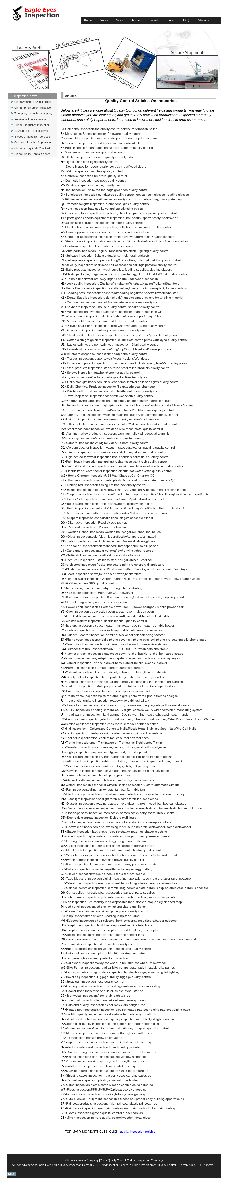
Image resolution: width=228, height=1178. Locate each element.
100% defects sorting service (31, 130)
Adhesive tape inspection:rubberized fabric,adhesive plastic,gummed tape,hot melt (124, 761)
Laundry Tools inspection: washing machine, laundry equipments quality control (122, 414)
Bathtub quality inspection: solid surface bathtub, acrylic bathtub (111, 1014)
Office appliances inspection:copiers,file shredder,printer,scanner (112, 724)
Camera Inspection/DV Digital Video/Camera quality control (107, 443)
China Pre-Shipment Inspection (33, 107)
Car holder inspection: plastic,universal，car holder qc (104, 1080)
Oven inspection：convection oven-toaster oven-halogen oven (110, 611)
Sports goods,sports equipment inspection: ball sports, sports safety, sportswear (121, 218)
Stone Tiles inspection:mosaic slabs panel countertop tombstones (111, 138)
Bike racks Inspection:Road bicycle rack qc (97, 522)
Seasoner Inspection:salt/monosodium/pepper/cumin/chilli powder (113, 546)
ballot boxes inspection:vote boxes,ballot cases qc (101, 1066)
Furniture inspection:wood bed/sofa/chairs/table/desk (102, 143)
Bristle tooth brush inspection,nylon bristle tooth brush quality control (114, 391)
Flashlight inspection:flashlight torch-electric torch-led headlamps (112, 799)
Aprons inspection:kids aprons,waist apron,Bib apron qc (106, 1061)
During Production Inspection (32, 125)
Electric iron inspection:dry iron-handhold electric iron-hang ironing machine (119, 756)
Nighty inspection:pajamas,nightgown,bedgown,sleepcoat (106, 752)
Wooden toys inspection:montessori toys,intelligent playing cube (111, 766)
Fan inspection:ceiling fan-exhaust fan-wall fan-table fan (105, 789)
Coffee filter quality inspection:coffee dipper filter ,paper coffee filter (112, 1023)
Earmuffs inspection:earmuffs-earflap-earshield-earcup (104, 667)
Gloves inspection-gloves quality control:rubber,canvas (104, 1113)
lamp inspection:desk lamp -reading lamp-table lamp (103, 916)
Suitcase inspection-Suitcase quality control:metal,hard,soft (107, 255)
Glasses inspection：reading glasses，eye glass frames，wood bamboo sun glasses (126, 803)
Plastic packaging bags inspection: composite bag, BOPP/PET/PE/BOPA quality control (126, 274)
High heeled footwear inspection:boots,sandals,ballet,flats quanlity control (117, 457)
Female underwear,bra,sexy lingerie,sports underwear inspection (112, 279)
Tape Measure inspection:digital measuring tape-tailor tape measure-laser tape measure (128, 878)
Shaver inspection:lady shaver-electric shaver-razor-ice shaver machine (116, 831)
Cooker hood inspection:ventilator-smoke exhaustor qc (104, 991)
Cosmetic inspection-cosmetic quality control (96, 180)
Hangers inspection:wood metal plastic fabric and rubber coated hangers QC (122, 480)
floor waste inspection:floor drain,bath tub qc (98, 995)
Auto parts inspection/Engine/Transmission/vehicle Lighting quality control (117, 251)
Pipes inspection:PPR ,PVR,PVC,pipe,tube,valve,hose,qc (107, 1089)
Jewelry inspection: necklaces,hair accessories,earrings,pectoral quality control (121, 265)
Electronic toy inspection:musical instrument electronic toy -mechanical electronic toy (125, 794)
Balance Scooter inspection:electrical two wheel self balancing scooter (115, 635)
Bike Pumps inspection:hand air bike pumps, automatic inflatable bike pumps (121, 967)
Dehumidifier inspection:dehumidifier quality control (102, 944)
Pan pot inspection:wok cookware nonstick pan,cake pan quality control (116, 452)
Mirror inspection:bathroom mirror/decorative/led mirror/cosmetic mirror (117, 513)
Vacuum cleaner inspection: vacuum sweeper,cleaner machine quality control (121, 447)
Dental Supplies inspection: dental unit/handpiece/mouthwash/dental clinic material (125, 297)
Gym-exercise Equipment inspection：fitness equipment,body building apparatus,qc (125, 1099)
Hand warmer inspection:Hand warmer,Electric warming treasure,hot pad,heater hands (127, 714)
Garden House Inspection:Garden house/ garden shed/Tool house (114, 532)
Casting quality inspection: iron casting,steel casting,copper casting (113, 986)
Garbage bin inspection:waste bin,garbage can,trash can (106, 841)
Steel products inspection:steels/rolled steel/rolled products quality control (118, 368)
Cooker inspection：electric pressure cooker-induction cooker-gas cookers (118, 822)
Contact (170, 20)
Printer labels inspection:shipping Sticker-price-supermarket (108, 691)
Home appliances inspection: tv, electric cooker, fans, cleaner (109, 232)
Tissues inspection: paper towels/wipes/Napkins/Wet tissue (107, 358)
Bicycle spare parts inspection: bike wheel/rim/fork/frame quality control (117, 325)
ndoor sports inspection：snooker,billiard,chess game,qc (107, 1094)
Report (153, 20)
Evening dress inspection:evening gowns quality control (105, 859)
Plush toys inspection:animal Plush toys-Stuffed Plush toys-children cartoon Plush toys (126, 569)
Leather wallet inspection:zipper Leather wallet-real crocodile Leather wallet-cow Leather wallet (133, 578)
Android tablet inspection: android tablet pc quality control (107, 321)
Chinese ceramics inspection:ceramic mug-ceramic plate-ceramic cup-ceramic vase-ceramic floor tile (137, 888)
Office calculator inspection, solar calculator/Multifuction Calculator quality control (123, 424)
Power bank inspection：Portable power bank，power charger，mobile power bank (125, 607)
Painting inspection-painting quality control (95, 185)
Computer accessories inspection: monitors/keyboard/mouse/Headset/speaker (120, 236)
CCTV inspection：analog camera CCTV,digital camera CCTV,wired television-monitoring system (134, 710)
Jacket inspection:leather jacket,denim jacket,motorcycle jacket (111, 845)
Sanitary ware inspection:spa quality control (95, 152)
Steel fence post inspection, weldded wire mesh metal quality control (115, 429)
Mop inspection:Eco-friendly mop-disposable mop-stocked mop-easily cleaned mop (123, 902)
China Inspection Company (81, 1160)
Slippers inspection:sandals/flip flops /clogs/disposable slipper (110, 518)
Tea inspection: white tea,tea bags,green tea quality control (106, 190)
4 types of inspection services (32, 136)
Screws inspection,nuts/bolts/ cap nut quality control (103, 372)
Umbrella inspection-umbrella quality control (96, 176)
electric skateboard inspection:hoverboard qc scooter (103, 1047)
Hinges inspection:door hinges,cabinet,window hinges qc (106, 1056)
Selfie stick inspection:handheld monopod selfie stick (103, 555)
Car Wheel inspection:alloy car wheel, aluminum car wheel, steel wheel (116, 963)
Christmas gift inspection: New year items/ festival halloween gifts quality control (122, 382)
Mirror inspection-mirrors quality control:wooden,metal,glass (108, 1117)
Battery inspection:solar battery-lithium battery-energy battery (109, 869)
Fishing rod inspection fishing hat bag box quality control (106, 485)
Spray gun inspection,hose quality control (95, 981)
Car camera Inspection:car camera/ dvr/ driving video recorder (111, 550)
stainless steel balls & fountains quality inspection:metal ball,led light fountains (120, 1019)
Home (88, 20)
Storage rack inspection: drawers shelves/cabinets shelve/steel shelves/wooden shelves (127, 241)
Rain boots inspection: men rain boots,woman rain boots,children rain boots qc (121, 1108)
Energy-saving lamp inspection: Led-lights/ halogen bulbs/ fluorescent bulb (119, 400)
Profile (103, 20)
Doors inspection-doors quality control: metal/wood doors (106, 166)
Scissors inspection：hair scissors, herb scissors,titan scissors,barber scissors (122, 920)
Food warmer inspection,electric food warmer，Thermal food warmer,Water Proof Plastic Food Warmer (140, 719)
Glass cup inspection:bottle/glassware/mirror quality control (108, 330)
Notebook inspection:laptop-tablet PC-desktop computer (105, 953)
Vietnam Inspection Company (145, 1160)
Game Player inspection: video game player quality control (107, 911)
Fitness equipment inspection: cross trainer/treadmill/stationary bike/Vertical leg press (127, 363)
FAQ (186, 20)
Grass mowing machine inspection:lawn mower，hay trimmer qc (112, 1052)
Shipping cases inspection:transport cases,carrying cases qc (108, 1075)
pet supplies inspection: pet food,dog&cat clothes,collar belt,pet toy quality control (123, 260)
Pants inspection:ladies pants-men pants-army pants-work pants (111, 864)
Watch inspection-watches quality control (94, 171)
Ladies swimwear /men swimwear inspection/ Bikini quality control (113, 344)
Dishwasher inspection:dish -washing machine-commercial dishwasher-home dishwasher (128, 827)
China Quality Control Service (32, 154)
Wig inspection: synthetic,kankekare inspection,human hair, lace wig (115, 311)
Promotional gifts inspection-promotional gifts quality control (107, 204)
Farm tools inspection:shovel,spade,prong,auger (100, 775)
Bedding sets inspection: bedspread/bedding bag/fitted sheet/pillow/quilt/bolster (122, 293)
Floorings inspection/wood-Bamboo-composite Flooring (105, 438)
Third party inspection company (33, 113)
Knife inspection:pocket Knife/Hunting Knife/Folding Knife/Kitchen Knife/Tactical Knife (126, 508)
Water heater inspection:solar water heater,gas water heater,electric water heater (123, 855)
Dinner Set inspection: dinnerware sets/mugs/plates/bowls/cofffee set (115, 499)
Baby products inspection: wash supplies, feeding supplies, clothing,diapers (119, 269)
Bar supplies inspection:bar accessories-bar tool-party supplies (111, 892)
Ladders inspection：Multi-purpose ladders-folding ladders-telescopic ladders (121, 686)
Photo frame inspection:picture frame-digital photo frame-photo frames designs (122, 696)
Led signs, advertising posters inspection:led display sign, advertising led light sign (123, 972)
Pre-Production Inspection (30, 119)
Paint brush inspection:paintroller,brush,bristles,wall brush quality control (116, 461)
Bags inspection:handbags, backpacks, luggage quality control (109, 147)
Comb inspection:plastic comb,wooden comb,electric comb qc (109, 1085)
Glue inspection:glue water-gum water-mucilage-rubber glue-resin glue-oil (118, 836)
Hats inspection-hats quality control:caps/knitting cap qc (104, 208)
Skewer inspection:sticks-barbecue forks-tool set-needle (105, 874)
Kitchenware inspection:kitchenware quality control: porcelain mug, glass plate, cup (123, 199)
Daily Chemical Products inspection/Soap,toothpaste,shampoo (110, 386)
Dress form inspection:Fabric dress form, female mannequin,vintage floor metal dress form (132, 705)
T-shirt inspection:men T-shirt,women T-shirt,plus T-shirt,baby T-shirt (114, 742)
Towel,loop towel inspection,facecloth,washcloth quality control (109, 396)
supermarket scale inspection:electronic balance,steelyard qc (110, 1042)
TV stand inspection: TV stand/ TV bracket (97, 527)
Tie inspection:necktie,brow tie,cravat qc (94, 1037)
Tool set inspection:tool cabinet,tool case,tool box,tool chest (108, 738)
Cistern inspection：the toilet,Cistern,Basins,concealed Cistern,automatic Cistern (122, 785)
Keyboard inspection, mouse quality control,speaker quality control (113, 307)
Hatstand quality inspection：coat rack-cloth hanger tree (105, 1005)
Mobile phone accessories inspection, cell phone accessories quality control (118, 227)
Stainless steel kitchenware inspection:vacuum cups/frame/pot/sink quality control (124, 335)
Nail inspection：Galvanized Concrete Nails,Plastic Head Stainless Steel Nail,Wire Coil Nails (131, 728)
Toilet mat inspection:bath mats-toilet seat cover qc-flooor (106, 1000)
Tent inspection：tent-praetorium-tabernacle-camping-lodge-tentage (114, 733)
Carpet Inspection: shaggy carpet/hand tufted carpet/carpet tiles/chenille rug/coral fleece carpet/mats (138, 494)
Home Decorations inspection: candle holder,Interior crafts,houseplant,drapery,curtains (127, 288)
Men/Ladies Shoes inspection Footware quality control (103, 133)
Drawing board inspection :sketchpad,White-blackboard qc (107, 1070)
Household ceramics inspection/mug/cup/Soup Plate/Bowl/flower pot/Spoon (120, 349)
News (119, 20)
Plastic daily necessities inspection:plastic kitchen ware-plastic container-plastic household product (135, 808)
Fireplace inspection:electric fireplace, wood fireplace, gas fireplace (114, 930)
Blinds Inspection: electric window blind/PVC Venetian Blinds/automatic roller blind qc (126, 489)
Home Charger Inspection (111, 475)
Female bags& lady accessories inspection (97, 602)
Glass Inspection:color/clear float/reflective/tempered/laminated (111, 536)
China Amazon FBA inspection (32, 102)
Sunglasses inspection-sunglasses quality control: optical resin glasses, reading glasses (127, 194)
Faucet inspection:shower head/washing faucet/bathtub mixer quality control (120, 410)
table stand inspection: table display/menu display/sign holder (110, 503)
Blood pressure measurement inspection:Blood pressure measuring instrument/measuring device (135, 939)
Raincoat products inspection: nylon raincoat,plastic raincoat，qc (111, 1103)
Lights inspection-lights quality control (91, 162)
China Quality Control (113, 1160)
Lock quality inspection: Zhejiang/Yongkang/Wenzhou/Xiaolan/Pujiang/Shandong (122, 283)
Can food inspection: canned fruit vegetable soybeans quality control (115, 302)
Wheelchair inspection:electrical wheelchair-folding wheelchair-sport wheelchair (121, 883)
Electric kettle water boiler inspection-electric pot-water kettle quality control (119, 471)
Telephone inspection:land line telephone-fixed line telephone (109, 925)
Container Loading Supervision (33, 142)
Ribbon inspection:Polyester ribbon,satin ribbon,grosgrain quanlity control (117, 1028)
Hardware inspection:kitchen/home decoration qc (100, 246)
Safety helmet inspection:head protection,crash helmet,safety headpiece (117, 677)
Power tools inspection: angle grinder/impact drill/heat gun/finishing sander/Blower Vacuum (130, 405)
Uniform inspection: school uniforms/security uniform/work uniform (112, 419)
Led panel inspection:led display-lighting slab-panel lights (106, 906)
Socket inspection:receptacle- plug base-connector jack (105, 934)
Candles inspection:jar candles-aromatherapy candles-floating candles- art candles (124, 681)
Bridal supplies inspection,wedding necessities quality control (108, 948)
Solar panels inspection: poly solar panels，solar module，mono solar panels (120, 897)
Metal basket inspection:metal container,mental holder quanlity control (115, 850)
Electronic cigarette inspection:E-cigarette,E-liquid (101, 817)
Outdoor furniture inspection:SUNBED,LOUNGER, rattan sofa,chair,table (117, 649)
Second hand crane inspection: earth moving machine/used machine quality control (124, 466)
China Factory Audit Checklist (32, 148)
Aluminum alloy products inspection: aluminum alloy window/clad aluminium (119, 433)
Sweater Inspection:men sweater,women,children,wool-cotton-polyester (116, 747)
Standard (136, 20)
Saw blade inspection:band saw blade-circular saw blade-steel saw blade (118, 770)
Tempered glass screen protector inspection (97, 958)
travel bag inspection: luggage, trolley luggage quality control (108, 977)
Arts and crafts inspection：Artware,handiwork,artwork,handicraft (110, 780)
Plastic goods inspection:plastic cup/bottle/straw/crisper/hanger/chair (115, 316)
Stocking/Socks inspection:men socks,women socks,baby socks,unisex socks (120, 813)
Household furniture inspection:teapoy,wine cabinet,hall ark (107, 700)
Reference (203, 20)
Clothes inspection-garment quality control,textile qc (102, 157)
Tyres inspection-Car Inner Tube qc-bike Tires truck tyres (107, 377)
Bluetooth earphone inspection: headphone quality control (107, 354)
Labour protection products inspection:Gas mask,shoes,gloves (111, 541)
